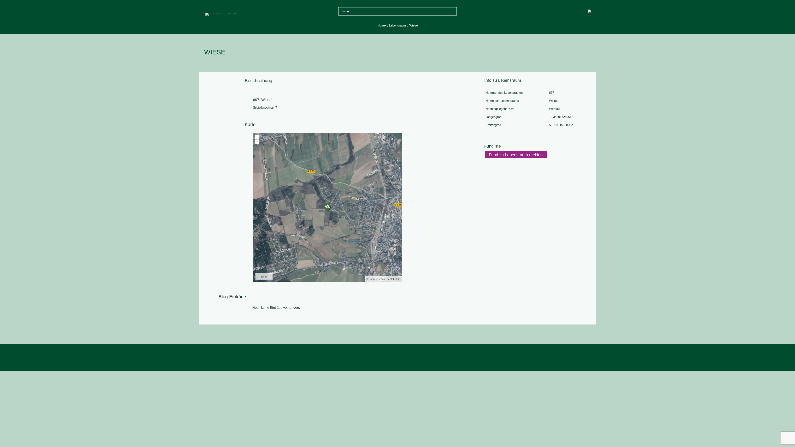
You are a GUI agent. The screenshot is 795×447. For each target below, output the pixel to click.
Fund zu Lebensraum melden (516, 155)
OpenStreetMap (377, 279)
